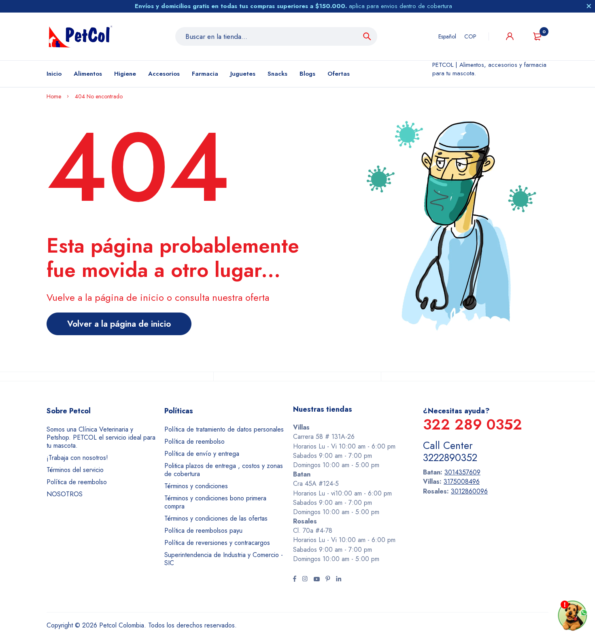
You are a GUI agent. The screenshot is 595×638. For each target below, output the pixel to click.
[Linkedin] (338, 580)
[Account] (509, 36)
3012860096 (469, 491)
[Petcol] (81, 36)
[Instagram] (305, 580)
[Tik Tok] (327, 580)
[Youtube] (316, 580)
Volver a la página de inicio (119, 324)
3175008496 (462, 481)
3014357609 (462, 472)
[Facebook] (294, 580)
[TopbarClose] (589, 6)
